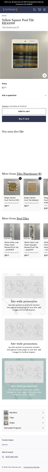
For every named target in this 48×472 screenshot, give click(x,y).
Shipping (5, 106)
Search (5, 445)
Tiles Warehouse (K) (10, 27)
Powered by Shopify (31, 467)
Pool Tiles (23, 218)
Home (4, 16)
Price (4, 83)
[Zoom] (44, 75)
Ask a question (9, 95)
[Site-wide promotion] (24, 287)
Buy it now (24, 118)
